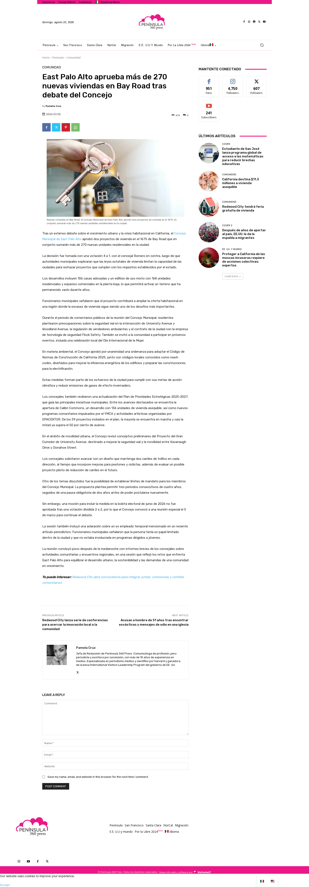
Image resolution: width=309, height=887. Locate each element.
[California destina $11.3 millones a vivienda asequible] (209, 181)
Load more (231, 276)
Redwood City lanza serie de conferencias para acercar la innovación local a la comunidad (75, 624)
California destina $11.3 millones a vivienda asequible (240, 183)
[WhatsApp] (75, 127)
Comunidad (73, 57)
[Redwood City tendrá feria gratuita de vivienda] (209, 206)
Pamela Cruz (53, 106)
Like (209, 79)
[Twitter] (259, 21)
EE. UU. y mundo (232, 249)
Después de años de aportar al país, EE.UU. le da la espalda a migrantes (244, 234)
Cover (226, 144)
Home (46, 57)
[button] (262, 45)
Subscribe (208, 103)
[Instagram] (249, 21)
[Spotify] (254, 21)
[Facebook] (244, 21)
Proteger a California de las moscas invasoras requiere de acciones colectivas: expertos (243, 259)
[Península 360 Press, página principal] (151, 22)
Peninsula (58, 57)
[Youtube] (264, 21)
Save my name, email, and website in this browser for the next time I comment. (98, 776)
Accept (5, 885)
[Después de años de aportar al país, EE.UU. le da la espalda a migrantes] (209, 232)
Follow (233, 79)
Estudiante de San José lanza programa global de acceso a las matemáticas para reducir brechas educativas (242, 156)
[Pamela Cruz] (59, 660)
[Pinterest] (66, 127)
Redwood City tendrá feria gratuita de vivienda (243, 208)
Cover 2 (227, 225)
